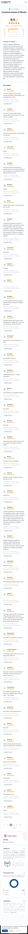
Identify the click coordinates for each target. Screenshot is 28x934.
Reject (11, 930)
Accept (5, 930)
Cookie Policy (18, 930)
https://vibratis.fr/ (9, 842)
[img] (16, 41)
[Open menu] (26, 2)
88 (14, 828)
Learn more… (14, 912)
